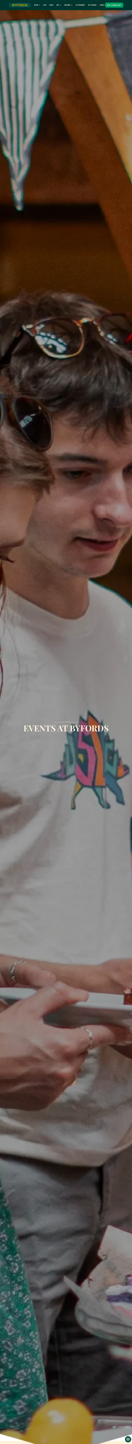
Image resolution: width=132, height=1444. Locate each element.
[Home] (20, 5)
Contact (102, 5)
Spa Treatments (80, 5)
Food (44, 5)
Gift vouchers (92, 5)
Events (51, 5)
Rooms (36, 5)
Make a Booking (112, 5)
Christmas (67, 5)
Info (57, 5)
